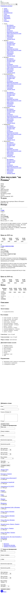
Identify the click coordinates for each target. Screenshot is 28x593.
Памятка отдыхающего (10, 546)
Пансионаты (10, 36)
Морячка (3, 499)
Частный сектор (11, 26)
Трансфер (3, 461)
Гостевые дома (11, 28)
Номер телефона (5, 431)
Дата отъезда (4, 452)
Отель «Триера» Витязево (7, 511)
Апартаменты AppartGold (7, 482)
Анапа (5, 8)
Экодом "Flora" (5, 469)
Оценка (3, 412)
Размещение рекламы (9, 545)
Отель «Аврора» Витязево (8, 515)
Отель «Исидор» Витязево (8, 520)
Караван (3, 490)
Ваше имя (3, 427)
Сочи (5, 19)
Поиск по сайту (5, 2)
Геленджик (7, 15)
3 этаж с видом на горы (7, 246)
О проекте (6, 21)
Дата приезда (4, 448)
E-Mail (2, 409)
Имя (2, 406)
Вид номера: (4, 457)
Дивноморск (7, 18)
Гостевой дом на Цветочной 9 (8, 478)
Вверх (4, 591)
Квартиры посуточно (12, 32)
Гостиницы (10, 30)
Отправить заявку (5, 465)
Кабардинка (7, 17)
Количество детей (5, 444)
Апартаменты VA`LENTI (7, 486)
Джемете (6, 10)
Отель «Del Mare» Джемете (8, 532)
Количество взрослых (6, 439)
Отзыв (2, 421)
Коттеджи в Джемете (6, 473)
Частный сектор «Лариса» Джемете (10, 524)
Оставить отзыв (5, 423)
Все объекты (10, 25)
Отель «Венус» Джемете (7, 528)
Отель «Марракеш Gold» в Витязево (10, 507)
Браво (2, 494)
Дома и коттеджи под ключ (14, 33)
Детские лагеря (11, 39)
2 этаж (2, 210)
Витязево (6, 11)
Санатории (10, 37)
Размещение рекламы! (6, 6)
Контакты (6, 543)
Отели (8, 29)
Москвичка (4, 503)
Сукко (5, 14)
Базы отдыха (10, 35)
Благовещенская (8, 12)
